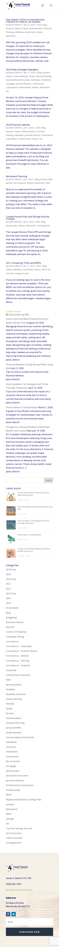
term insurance (14, 833)
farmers (10, 713)
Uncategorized (43, 225)
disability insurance (16, 694)
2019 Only (11, 569)
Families (10, 703)
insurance (11, 746)
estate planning (20, 76)
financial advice (36, 28)
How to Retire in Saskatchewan (22, 407)
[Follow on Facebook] (8, 914)
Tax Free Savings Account (17, 273)
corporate (11, 670)
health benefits (13, 732)
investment (30, 32)
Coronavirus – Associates (19, 646)
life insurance (20, 183)
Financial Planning (43, 76)
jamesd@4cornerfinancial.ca (19, 889)
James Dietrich (15, 24)
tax (7, 91)
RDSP (9, 794)
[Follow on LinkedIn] (13, 914)
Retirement (11, 36)
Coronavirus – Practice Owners (22, 650)
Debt (8, 679)
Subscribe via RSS (19, 314)
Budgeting (11, 617)
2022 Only (11, 593)
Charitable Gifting (15, 636)
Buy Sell (10, 627)
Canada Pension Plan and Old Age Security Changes (27, 217)
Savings (10, 818)
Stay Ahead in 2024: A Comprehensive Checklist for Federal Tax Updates (25, 20)
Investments (12, 756)
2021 (39, 266)
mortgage (10, 83)
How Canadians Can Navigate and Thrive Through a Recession (33, 522)
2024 (39, 24)
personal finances (23, 83)
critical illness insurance (18, 674)
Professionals (25, 87)
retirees (39, 32)
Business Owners (13, 28)
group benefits (13, 727)
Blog (45, 24)
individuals (19, 32)
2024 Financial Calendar (18, 124)
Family (25, 28)
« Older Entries (13, 311)
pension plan (11, 225)
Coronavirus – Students (18, 665)
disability (10, 689)
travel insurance (14, 837)
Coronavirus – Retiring (17, 660)
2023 (38, 221)
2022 (8, 588)
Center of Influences (16, 631)
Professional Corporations (19, 785)
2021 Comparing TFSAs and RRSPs (23, 262)
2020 (8, 574)
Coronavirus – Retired (17, 655)
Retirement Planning (16, 176)
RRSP (48, 183)
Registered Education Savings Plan (23, 799)
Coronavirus (12, 641)
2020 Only (11, 579)
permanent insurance (17, 775)
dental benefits (13, 684)
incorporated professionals (18, 80)
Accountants (12, 607)
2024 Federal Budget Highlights (22, 69)
